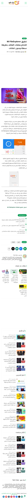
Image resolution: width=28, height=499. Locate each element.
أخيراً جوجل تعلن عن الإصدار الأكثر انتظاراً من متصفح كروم (9, 426)
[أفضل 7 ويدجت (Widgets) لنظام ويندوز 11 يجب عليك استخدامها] (21, 388)
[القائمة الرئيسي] (26, 3)
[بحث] (2, 3)
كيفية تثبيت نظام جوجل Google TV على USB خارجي (23, 293)
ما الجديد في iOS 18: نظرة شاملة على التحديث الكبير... (10, 411)
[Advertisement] (14, 23)
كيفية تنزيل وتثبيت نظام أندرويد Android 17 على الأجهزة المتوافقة (14, 279)
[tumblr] (9, 497)
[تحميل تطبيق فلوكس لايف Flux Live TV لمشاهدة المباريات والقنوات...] (21, 345)
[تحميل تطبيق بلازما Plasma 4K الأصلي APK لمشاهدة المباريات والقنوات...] (21, 360)
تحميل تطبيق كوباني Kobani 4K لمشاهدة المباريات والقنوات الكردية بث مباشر (9, 439)
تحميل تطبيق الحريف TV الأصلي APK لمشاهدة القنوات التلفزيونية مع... (10, 369)
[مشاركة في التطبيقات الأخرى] (9, 248)
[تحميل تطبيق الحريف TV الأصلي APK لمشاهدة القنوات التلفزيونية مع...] (21, 368)
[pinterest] (11, 497)
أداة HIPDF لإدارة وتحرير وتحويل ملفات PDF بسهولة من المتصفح (9, 419)
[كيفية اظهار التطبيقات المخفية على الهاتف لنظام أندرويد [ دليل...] (23, 271)
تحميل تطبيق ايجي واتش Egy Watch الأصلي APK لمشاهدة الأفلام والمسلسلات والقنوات (9, 455)
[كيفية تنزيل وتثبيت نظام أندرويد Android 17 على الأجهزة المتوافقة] (14, 271)
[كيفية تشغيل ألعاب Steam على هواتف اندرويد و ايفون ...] (21, 404)
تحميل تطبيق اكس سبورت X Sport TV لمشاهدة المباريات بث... (9, 338)
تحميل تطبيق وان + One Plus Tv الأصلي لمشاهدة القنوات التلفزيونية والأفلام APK (10, 447)
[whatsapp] (22, 497)
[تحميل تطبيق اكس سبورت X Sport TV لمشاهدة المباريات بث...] (21, 337)
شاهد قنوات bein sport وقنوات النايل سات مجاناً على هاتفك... (13, 226)
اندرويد (24, 38)
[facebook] (17, 497)
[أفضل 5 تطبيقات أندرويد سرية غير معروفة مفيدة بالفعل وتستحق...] (21, 352)
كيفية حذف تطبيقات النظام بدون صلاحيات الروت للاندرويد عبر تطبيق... (5, 279)
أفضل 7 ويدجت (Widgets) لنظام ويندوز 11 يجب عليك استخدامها (10, 389)
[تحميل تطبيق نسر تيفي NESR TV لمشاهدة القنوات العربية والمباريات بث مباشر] (21, 470)
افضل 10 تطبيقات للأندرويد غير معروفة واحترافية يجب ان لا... (9, 397)
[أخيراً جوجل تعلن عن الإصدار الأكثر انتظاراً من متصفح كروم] (21, 426)
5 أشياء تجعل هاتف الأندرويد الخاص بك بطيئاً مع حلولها (9, 381)
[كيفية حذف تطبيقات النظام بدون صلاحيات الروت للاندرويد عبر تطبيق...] (5, 271)
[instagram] (14, 497)
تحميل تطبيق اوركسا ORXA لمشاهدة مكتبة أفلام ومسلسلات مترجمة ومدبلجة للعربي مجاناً (9, 463)
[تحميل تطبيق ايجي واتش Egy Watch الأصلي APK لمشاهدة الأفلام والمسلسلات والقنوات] (21, 454)
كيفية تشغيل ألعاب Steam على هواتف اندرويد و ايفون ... (9, 404)
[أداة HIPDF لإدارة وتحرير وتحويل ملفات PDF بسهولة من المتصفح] (21, 418)
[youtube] (6, 497)
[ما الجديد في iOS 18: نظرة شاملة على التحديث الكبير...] (21, 411)
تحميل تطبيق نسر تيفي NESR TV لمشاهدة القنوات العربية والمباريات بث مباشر (9, 471)
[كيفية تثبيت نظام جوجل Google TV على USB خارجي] (23, 287)
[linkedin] (4, 497)
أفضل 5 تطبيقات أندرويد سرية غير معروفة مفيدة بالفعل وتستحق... (10, 353)
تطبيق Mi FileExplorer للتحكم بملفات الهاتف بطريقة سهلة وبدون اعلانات (13, 220)
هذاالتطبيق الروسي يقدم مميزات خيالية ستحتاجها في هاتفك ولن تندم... (13, 232)
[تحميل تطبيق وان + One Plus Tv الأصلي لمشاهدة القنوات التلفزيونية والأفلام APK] (21, 446)
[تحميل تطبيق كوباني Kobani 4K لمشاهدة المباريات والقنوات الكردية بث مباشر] (21, 439)
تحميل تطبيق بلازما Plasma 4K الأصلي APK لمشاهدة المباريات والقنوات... (10, 361)
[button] (20, 248)
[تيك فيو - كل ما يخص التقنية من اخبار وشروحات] (14, 3)
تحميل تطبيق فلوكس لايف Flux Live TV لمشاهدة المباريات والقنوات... (10, 346)
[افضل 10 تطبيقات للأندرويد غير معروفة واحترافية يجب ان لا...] (21, 396)
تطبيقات (13, 242)
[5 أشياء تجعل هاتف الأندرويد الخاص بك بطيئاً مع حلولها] (21, 381)
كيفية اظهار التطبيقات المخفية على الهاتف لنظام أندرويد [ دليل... (23, 279)
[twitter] (19, 497)
